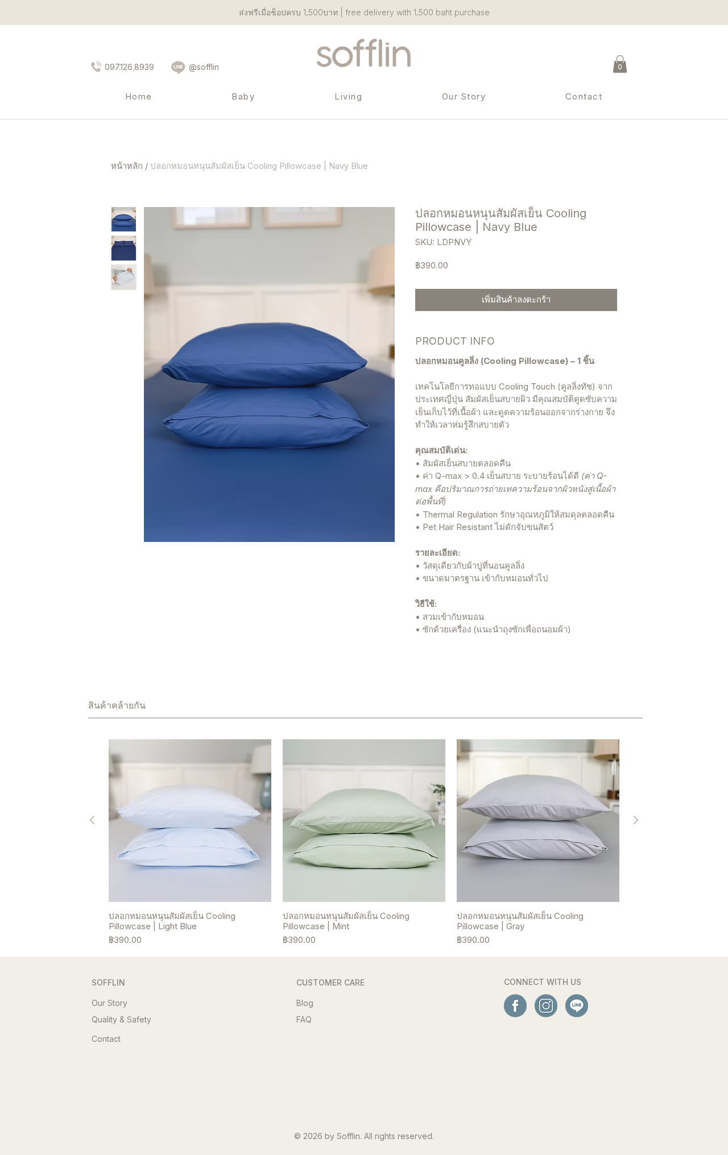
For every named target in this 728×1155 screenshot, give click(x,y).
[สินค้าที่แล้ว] (92, 820)
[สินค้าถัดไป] (636, 820)
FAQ (304, 1019)
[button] (620, 64)
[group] (364, 843)
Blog (304, 1003)
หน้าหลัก (127, 165)
